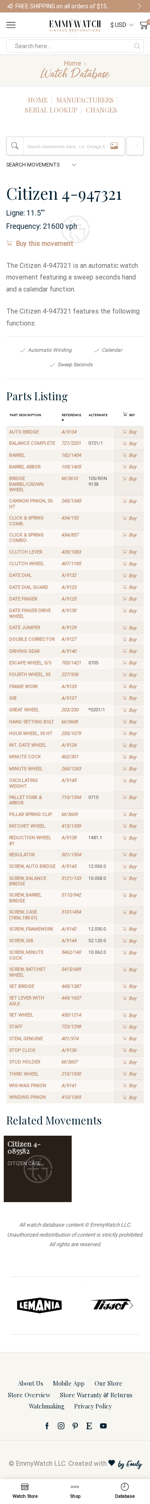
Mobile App (69, 1383)
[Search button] (137, 46)
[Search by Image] (114, 146)
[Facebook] (47, 1426)
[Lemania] (39, 1305)
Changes (101, 109)
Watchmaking (47, 1406)
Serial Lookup (51, 109)
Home (72, 63)
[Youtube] (103, 1426)
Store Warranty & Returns (96, 1395)
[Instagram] (61, 1426)
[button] (10, 6)
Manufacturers (85, 100)
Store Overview (29, 1395)
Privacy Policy (93, 1406)
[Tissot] (110, 1305)
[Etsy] (89, 1426)
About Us (30, 1383)
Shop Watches (128, 6)
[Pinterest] (75, 1426)
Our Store (108, 1383)
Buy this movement (44, 243)
